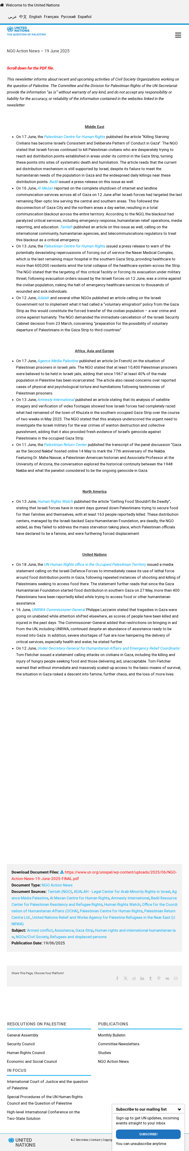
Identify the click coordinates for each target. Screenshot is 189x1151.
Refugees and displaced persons (78, 936)
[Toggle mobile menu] (178, 35)
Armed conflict (40, 930)
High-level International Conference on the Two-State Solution (43, 1115)
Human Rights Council (26, 1052)
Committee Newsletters (118, 1044)
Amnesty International (56, 399)
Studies (104, 1052)
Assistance (64, 930)
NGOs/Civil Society (32, 936)
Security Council (21, 1044)
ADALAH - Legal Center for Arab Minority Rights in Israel (122, 891)
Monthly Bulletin (111, 1035)
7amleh (66, 227)
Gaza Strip (84, 930)
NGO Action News (57, 885)
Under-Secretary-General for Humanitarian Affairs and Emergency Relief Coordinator (109, 648)
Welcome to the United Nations (33, 5)
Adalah (43, 297)
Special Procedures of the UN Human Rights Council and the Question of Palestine (45, 1100)
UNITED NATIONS (25, 1143)
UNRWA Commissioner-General (58, 609)
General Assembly (22, 1035)
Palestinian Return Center (65, 444)
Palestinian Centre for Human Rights (74, 136)
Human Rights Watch (55, 501)
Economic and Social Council (32, 1061)
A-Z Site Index (79, 1140)
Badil (54, 181)
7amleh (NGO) (59, 891)
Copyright (109, 1140)
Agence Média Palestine (58, 361)
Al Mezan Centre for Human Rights (79, 898)
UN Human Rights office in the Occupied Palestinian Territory (95, 564)
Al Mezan (45, 188)
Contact (95, 1140)
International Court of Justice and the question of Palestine (47, 1084)
